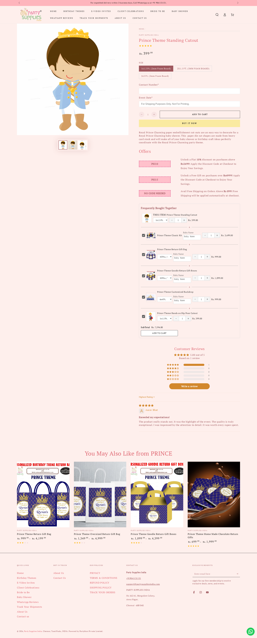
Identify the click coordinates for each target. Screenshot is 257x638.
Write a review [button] (189, 386)
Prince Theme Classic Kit (169, 235)
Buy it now (189, 123)
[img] (146, 405)
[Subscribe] (238, 573)
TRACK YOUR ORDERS (102, 592)
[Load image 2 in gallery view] (72, 145)
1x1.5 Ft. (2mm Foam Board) (156, 69)
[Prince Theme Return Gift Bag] (43, 494)
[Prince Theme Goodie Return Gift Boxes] (157, 494)
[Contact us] (251, 632)
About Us (22, 611)
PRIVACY (95, 573)
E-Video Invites (26, 582)
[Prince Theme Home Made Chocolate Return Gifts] (214, 494)
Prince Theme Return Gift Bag (172, 249)
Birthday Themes (26, 578)
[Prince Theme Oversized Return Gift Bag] (100, 494)
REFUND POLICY (99, 582)
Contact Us (59, 578)
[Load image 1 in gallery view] (62, 145)
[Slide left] (19, 3)
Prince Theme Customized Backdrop (175, 291)
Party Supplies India (149, 35)
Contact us (23, 616)
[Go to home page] (31, 15)
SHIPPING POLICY (101, 587)
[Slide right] (237, 3)
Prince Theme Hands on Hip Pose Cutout (177, 313)
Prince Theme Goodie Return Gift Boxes (177, 270)
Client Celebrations (28, 587)
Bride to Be (23, 592)
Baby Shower (24, 597)
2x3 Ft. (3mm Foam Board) (155, 77)
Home (141, 29)
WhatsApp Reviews (28, 602)
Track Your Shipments (29, 606)
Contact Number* (149, 84)
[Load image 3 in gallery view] (82, 145)
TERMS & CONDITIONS (103, 578)
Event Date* (146, 97)
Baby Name (188, 232)
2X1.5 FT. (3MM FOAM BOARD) (193, 69)
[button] (217, 14)
